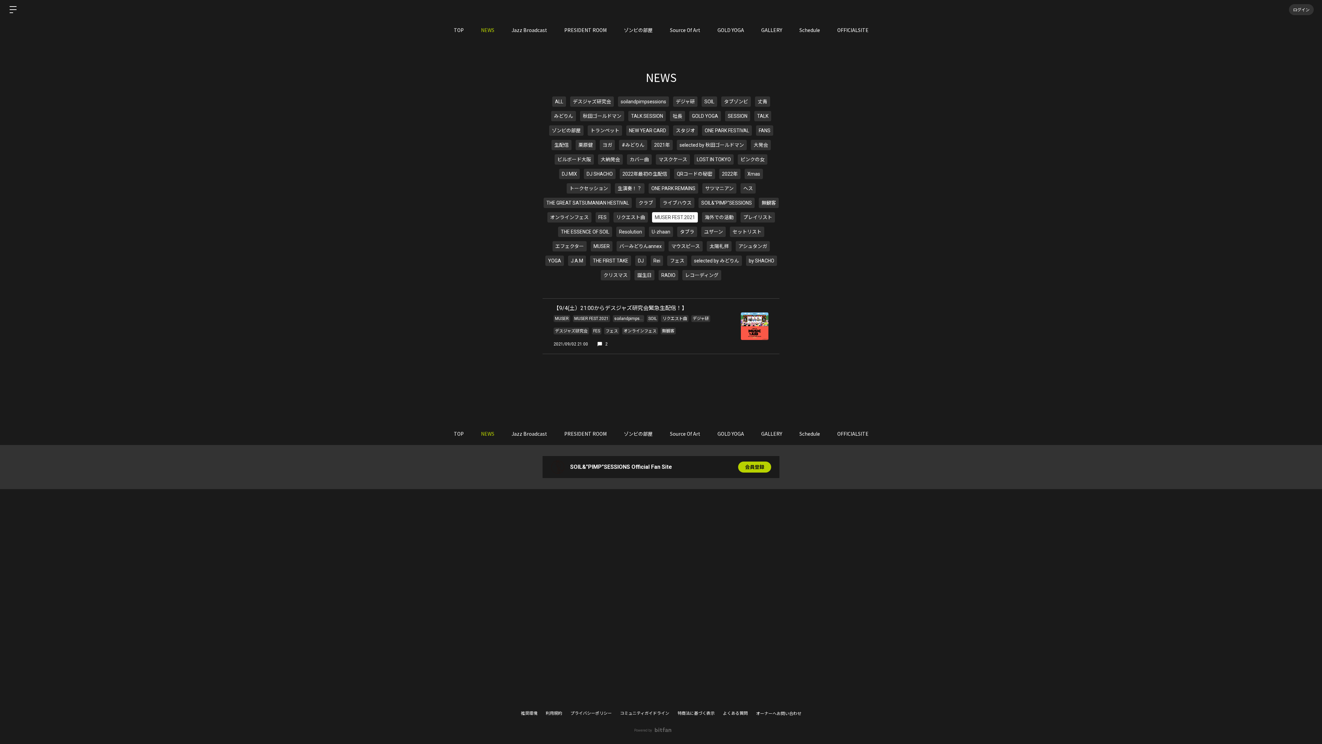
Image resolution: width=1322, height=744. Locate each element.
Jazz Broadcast (529, 30)
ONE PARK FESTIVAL (727, 130)
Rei (656, 261)
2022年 (730, 174)
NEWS (487, 30)
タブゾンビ (736, 101)
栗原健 (585, 145)
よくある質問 (735, 713)
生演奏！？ (630, 188)
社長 (677, 116)
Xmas (753, 174)
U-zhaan (661, 232)
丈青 (762, 101)
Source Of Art (685, 30)
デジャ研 (685, 101)
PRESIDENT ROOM (585, 30)
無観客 (769, 203)
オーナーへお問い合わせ (778, 714)
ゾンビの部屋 (638, 30)
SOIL (709, 101)
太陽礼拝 (719, 246)
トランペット (604, 130)
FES (602, 217)
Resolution (630, 232)
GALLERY (771, 30)
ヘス (748, 188)
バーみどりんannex (640, 246)
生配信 (561, 145)
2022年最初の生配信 (644, 174)
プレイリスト (757, 217)
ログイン (1301, 9)
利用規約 (554, 713)
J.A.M (577, 261)
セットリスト (747, 232)
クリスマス (616, 275)
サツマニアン (719, 188)
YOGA (554, 261)
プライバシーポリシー (591, 713)
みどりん (563, 116)
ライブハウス (677, 203)
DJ (641, 261)
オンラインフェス (569, 217)
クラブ (646, 203)
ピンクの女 (753, 159)
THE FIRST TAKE (610, 261)
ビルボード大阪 (574, 159)
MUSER (602, 246)
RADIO (668, 275)
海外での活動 (719, 217)
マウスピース (685, 246)
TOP (459, 30)
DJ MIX (569, 174)
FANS (764, 130)
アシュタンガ (752, 246)
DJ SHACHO (600, 174)
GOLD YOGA (730, 30)
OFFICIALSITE (853, 30)
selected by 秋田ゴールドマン (712, 145)
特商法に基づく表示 (696, 713)
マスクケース (673, 159)
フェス (677, 261)
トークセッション (588, 188)
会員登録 (754, 467)
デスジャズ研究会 (592, 101)
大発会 (761, 145)
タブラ (687, 232)
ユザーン (713, 232)
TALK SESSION (647, 116)
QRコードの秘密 (694, 174)
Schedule (809, 30)
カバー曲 (639, 159)
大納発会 (610, 159)
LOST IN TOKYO (714, 159)
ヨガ (607, 145)
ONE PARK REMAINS (673, 188)
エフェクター (569, 246)
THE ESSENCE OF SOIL (585, 232)
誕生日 (644, 275)
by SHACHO (761, 261)
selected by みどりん (716, 261)
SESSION (737, 116)
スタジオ (685, 130)
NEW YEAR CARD (647, 130)
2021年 (662, 145)
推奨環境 (529, 713)
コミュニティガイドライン (644, 713)
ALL (559, 101)
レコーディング (701, 275)
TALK (762, 116)
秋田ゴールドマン (602, 116)
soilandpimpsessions (643, 101)
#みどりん (633, 145)
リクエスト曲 (630, 217)
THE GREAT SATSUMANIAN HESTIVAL (587, 203)
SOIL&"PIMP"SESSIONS (726, 203)
